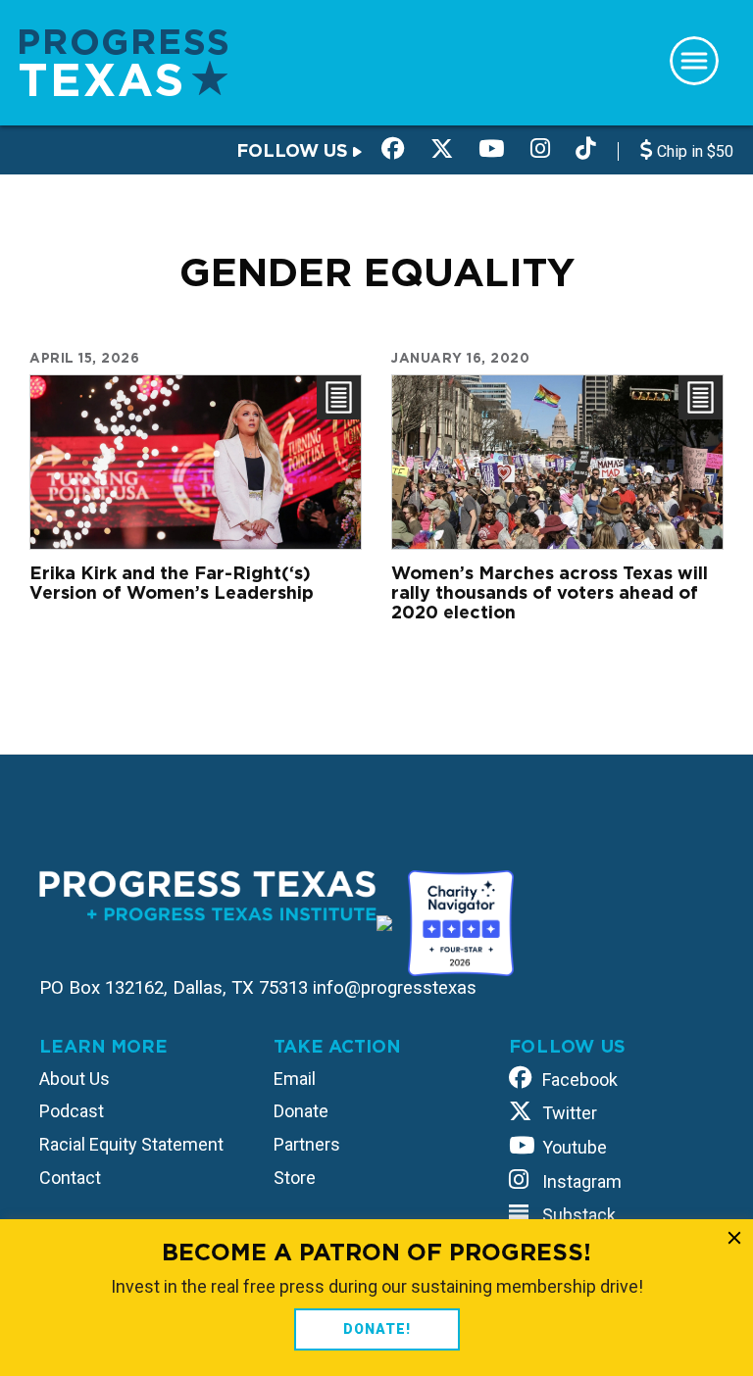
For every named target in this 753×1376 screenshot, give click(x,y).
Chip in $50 (693, 151)
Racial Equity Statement (131, 1144)
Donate (301, 1111)
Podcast (71, 1111)
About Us (74, 1078)
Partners (307, 1144)
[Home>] (123, 61)
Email (295, 1078)
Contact (70, 1177)
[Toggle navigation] (694, 60)
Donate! (377, 1329)
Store (295, 1177)
